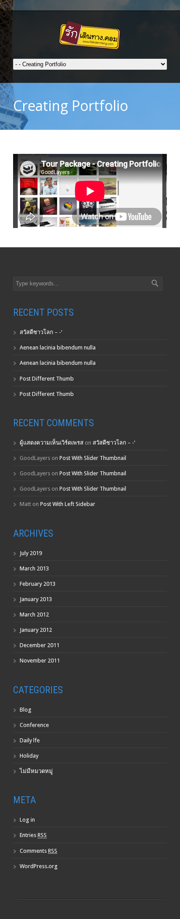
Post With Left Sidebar (67, 504)
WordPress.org (39, 866)
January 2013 (36, 599)
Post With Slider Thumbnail (92, 458)
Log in (27, 819)
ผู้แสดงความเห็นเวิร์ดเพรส (51, 442)
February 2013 (37, 584)
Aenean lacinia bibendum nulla (58, 347)
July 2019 (31, 553)
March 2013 (34, 568)
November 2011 (40, 660)
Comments (38, 851)
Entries (33, 835)
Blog (25, 709)
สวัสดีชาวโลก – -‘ (41, 332)
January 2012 (36, 630)
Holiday (29, 755)
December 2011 (39, 645)
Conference (34, 725)
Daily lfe (30, 740)
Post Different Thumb (47, 378)
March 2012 (34, 614)
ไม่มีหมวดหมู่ (36, 771)
